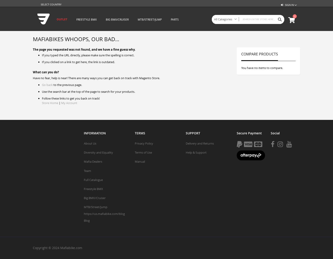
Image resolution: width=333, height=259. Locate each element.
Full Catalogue (93, 180)
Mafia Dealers (93, 161)
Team (87, 171)
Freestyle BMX (93, 189)
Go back (47, 85)
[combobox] (248, 19)
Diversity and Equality (98, 152)
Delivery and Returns (200, 143)
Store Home (50, 103)
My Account (69, 103)
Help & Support (196, 152)
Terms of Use (143, 152)
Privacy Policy (144, 143)
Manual (140, 161)
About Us (90, 143)
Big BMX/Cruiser (95, 198)
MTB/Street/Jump (95, 207)
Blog (87, 221)
